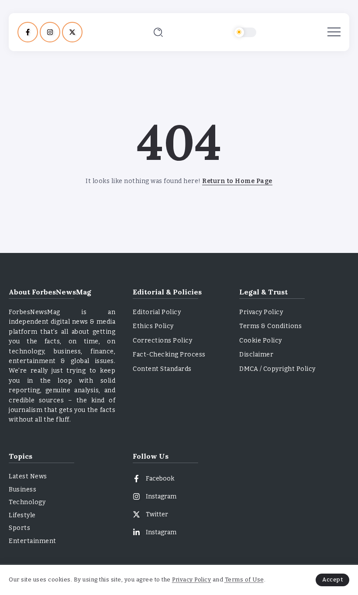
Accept (332, 579)
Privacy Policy (191, 579)
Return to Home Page (237, 181)
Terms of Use (244, 579)
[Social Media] (27, 32)
